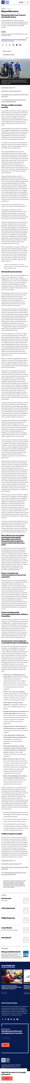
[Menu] (27, 2)
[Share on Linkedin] (9, 45)
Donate (21, 2)
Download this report (6, 87)
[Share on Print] (20, 45)
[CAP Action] (6, 1060)
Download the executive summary (10, 91)
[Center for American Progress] (3, 2)
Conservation (11, 41)
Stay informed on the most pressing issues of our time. (12, 1031)
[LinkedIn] (14, 1019)
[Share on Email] (16, 45)
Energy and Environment (11, 952)
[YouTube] (8, 1019)
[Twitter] (2, 1019)
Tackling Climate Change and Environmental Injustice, (13, 39)
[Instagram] (11, 1019)
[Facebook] (5, 1019)
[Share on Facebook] (6, 45)
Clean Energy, (4, 41)
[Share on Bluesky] (13, 45)
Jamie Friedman (27, 993)
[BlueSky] (17, 1019)
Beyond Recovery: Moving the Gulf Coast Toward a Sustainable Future (13, 100)
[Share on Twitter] (2, 45)
